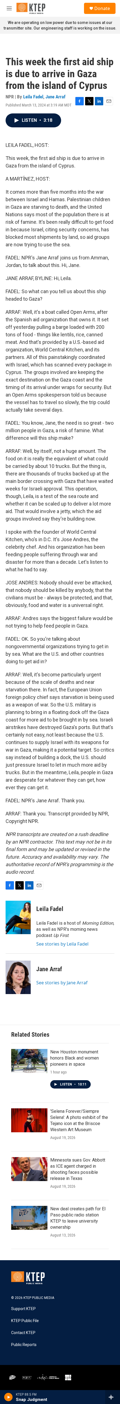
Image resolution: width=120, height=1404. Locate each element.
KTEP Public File (25, 1321)
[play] (8, 1397)
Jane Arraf (55, 96)
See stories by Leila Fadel (62, 944)
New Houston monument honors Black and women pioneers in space (74, 1058)
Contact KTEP (23, 1333)
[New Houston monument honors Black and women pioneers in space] (29, 1061)
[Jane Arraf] (18, 977)
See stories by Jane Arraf (62, 983)
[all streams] (112, 1397)
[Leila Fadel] (18, 917)
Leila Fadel (33, 96)
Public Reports (24, 1345)
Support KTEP (23, 1309)
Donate (102, 8)
